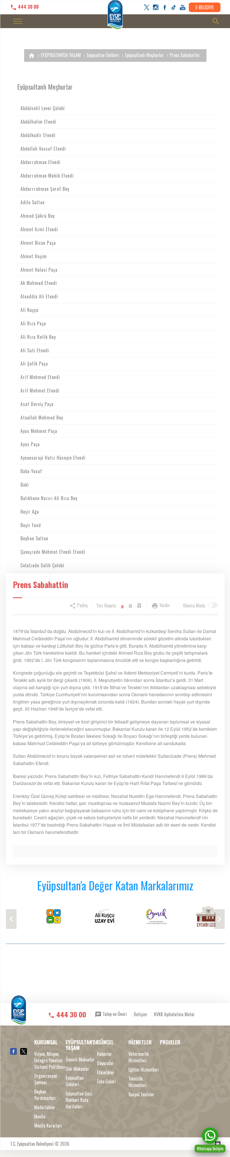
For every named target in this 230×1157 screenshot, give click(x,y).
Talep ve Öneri (114, 1013)
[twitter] (147, 7)
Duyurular (105, 1063)
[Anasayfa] (31, 55)
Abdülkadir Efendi (38, 135)
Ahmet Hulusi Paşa (39, 269)
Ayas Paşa (30, 444)
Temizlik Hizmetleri (137, 1082)
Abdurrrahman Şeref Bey (44, 188)
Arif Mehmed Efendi (40, 377)
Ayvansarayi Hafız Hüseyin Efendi (53, 457)
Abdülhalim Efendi (38, 121)
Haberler (104, 1054)
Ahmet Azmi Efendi (39, 229)
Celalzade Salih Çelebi (42, 565)
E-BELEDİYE (205, 7)
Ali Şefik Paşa (34, 363)
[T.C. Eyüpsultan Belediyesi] (18, 1014)
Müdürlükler (44, 1107)
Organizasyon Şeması (45, 1079)
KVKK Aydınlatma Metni (174, 1014)
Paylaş (82, 605)
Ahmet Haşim (33, 256)
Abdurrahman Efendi (40, 162)
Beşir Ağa (29, 511)
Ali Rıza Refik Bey (38, 337)
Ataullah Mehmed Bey (41, 417)
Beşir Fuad (30, 525)
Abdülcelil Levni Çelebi (42, 108)
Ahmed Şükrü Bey (37, 215)
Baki (24, 484)
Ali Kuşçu (29, 310)
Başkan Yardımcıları (45, 1094)
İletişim (140, 1014)
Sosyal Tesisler (141, 1094)
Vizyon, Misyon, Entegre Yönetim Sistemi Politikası (49, 1060)
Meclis (39, 1116)
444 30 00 (28, 7)
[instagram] (155, 7)
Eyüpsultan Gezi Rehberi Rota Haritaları (79, 1100)
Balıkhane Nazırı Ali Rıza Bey (48, 498)
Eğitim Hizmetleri (143, 1070)
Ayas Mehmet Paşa (38, 431)
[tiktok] (173, 7)
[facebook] (164, 7)
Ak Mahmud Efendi (38, 283)
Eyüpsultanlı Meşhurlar (144, 55)
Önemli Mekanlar (80, 1059)
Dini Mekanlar (77, 1069)
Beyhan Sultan (34, 538)
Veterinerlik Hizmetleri (138, 1057)
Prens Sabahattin (184, 55)
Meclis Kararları (48, 1125)
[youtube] (182, 7)
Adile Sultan (32, 202)
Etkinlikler (105, 1072)
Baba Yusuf (31, 471)
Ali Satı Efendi (34, 350)
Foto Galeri (106, 1081)
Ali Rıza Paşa (33, 323)
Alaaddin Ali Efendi (39, 296)
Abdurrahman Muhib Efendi (47, 175)
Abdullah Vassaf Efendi (43, 148)
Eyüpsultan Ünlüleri (103, 55)
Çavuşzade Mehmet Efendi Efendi (52, 551)
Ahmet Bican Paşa (38, 242)
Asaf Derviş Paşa (37, 404)
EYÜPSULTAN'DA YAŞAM (61, 55)
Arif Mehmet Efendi (39, 390)
